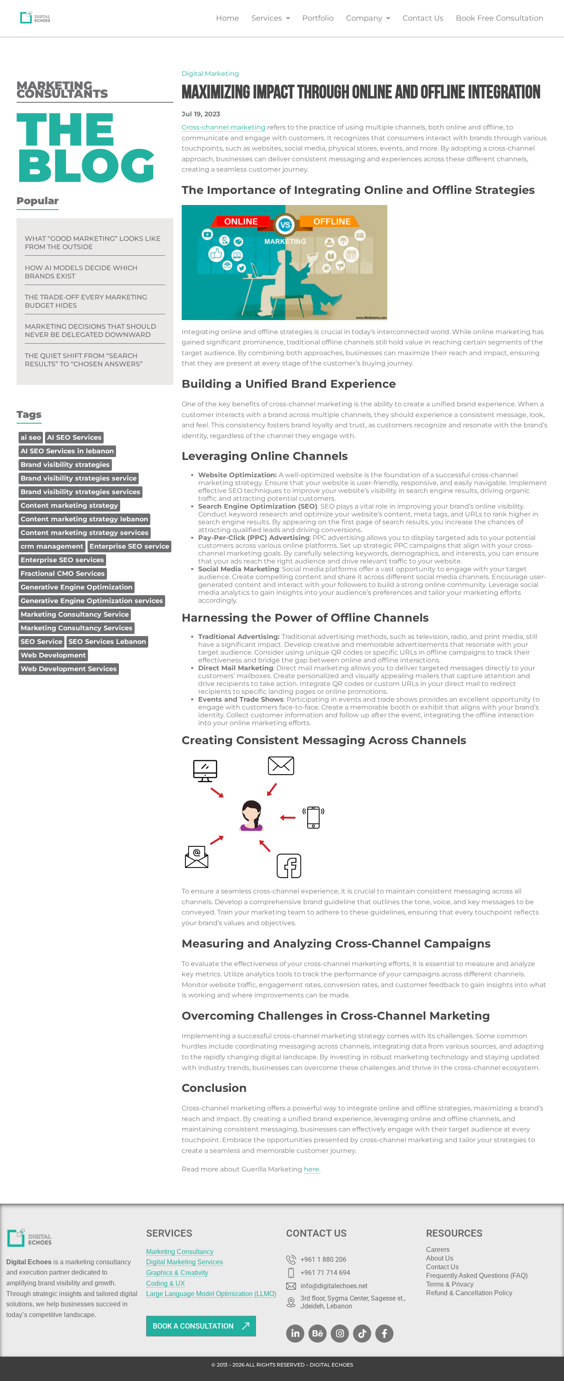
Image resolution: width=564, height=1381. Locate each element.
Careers (438, 1250)
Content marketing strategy (69, 505)
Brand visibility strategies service (79, 478)
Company (364, 18)
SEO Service (41, 642)
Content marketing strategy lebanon (84, 519)
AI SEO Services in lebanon (67, 451)
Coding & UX (165, 1283)
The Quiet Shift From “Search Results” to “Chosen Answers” (84, 360)
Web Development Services (69, 669)
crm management (52, 546)
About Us (439, 1258)
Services (266, 18)
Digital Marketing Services (184, 1262)
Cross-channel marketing (223, 127)
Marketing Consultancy (179, 1251)
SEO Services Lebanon (107, 642)
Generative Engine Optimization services (92, 601)
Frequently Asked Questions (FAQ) (477, 1276)
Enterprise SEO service (129, 546)
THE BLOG (86, 147)
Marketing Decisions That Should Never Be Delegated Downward (90, 331)
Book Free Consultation (499, 18)
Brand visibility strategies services (80, 492)
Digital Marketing (210, 74)
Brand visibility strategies (65, 465)
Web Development (53, 655)
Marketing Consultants (62, 91)
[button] (270, 18)
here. (312, 1169)
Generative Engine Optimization (77, 587)
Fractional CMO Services (63, 573)
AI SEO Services (74, 437)
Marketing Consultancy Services (77, 628)
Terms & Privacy (450, 1284)
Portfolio (318, 18)
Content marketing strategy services (85, 533)
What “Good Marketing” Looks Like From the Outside (93, 243)
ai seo (31, 437)
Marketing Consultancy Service (75, 614)
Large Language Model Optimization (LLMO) (211, 1293)
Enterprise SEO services (62, 560)
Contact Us (423, 18)
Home (227, 18)
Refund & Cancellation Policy (469, 1293)
